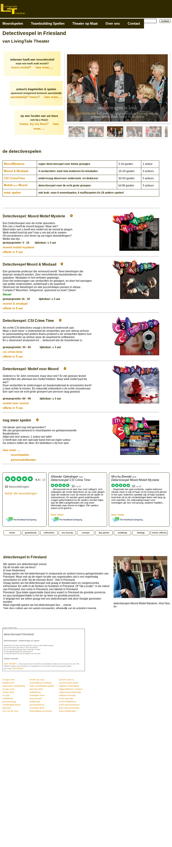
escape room (8, 680)
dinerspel (6, 708)
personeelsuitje (9, 702)
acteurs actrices (66, 680)
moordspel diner (37, 708)
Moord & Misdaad (16, 171)
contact (85, 533)
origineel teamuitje (67, 695)
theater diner (8, 692)
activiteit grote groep (68, 683)
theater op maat (37, 680)
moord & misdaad (15, 303)
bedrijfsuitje (35, 702)
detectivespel (36, 698)
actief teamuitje (66, 698)
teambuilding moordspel (41, 683)
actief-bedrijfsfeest (67, 702)
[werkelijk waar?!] (134, 131)
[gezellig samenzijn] (77, 131)
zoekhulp (122, 533)
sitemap (141, 533)
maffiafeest (7, 698)
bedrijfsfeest (35, 692)
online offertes (159, 533)
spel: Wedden (10, 664)
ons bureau (67, 533)
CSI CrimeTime (14, 178)
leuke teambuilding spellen (42, 686)
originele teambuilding (69, 686)
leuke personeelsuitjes (69, 708)
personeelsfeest (37, 705)
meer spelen (12, 192)
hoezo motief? (32, 67)
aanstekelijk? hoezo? (36, 97)
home (12, 533)
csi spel (6, 695)
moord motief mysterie (18, 247)
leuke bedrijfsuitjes (67, 711)
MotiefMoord (15, 185)
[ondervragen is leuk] (115, 131)
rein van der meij (10, 711)
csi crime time (12, 352)
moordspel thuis (37, 695)
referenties (49, 533)
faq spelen (104, 533)
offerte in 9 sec (13, 252)
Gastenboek (18, 668)
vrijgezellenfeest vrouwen (70, 689)
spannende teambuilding (13, 686)
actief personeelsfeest (69, 705)
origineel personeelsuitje (70, 692)
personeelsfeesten (19, 459)
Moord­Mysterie (14, 164)
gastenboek (86, 113)
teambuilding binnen (11, 705)
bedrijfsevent (8, 683)
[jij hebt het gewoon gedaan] (154, 131)
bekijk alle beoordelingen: (21, 493)
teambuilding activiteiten (41, 711)
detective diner (36, 689)
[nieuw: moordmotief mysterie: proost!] (96, 131)
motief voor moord (16, 403)
